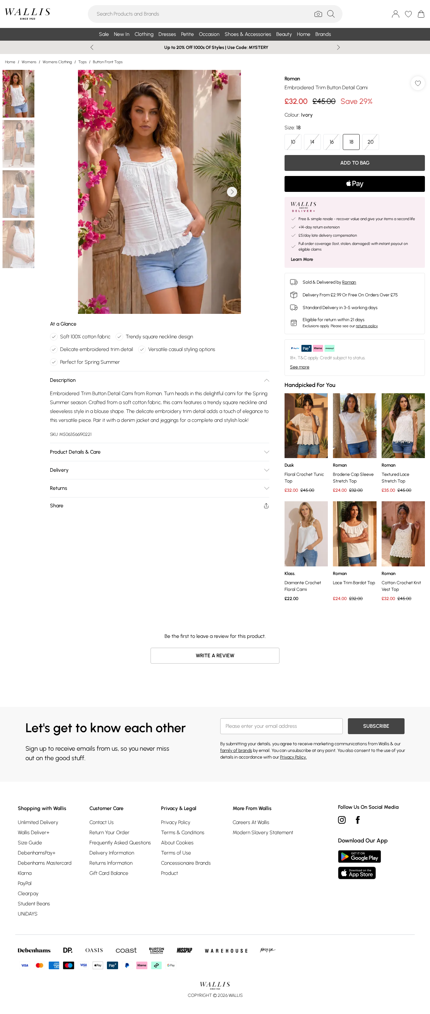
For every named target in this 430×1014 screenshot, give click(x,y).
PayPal (25, 883)
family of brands (236, 750)
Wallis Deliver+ (33, 832)
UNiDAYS (28, 914)
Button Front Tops (108, 62)
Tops (82, 62)
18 (351, 142)
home (10, 62)
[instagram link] (342, 820)
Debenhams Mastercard (45, 863)
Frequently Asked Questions (120, 843)
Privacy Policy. (293, 757)
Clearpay (28, 893)
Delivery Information (111, 853)
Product (169, 873)
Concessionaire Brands (186, 863)
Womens (29, 62)
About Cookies (177, 843)
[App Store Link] (359, 864)
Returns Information (110, 863)
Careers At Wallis (251, 822)
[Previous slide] (92, 47)
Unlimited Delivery (38, 822)
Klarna (25, 873)
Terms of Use (176, 853)
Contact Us (101, 822)
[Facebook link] (358, 820)
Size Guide (30, 843)
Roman (292, 79)
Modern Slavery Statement (263, 832)
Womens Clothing (57, 62)
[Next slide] (338, 47)
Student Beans (34, 904)
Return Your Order (109, 832)
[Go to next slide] (232, 192)
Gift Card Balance (108, 873)
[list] (159, 192)
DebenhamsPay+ (36, 853)
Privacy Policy (175, 822)
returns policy (367, 326)
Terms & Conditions (182, 832)
